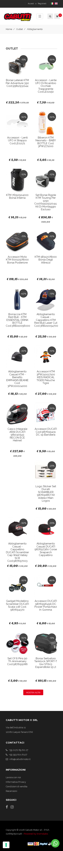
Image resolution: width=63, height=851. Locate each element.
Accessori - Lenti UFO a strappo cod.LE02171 (17, 140)
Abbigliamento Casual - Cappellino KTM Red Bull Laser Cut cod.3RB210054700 (46, 320)
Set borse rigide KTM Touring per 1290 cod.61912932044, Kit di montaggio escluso (45, 202)
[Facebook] (7, 807)
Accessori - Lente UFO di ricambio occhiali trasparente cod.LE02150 (46, 86)
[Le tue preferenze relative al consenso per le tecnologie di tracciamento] (6, 845)
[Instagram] (12, 807)
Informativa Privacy (16, 782)
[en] (56, 3)
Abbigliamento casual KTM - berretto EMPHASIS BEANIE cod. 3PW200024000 (17, 379)
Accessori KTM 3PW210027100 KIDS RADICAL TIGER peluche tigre (46, 377)
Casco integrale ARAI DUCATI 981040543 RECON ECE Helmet (17, 434)
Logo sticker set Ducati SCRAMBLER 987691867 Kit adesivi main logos (46, 493)
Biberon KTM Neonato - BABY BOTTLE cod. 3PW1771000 (46, 142)
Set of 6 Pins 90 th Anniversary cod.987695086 (17, 661)
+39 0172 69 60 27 (18, 750)
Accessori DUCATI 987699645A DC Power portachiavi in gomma (45, 605)
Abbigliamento (35, 29)
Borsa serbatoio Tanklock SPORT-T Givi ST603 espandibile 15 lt (45, 663)
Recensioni (11, 791)
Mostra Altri (33, 692)
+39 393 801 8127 (18, 754)
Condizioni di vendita (16, 786)
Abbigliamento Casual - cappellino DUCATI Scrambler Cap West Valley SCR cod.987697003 (17, 552)
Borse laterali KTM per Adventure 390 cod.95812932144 (17, 83)
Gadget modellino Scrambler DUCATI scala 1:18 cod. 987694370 (17, 605)
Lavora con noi (13, 777)
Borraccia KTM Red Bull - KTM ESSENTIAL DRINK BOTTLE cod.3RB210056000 (18, 320)
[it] (52, 3)
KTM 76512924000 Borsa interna (17, 196)
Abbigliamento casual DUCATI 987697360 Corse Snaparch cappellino (45, 549)
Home (9, 29)
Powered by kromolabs (36, 833)
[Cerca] (50, 16)
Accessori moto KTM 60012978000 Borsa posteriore (17, 259)
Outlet (19, 29)
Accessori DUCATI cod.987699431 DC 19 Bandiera (46, 431)
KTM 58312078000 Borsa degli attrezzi (46, 259)
